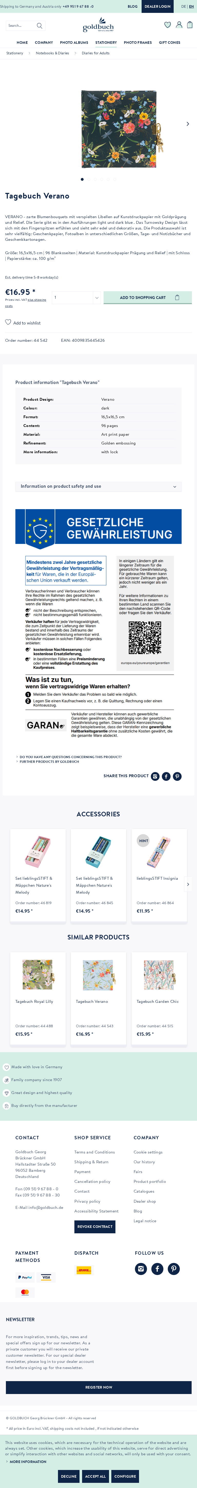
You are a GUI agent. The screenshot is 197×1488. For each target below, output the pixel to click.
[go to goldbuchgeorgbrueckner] (174, 1269)
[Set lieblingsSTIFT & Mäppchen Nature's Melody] (38, 852)
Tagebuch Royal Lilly (34, 1002)
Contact (82, 1192)
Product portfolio (150, 1182)
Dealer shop (145, 1202)
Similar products (98, 938)
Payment (82, 1172)
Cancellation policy (92, 1182)
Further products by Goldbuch (49, 762)
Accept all (95, 1477)
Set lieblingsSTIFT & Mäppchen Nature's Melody (33, 886)
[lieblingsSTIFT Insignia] (159, 852)
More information (28, 1462)
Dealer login (158, 7)
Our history (144, 1162)
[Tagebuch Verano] (98, 975)
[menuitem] (25, 26)
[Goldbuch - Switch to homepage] (98, 24)
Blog (132, 7)
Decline (68, 1477)
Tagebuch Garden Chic (158, 1002)
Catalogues (144, 1192)
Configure (125, 1477)
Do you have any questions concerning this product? (71, 757)
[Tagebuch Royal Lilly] (38, 975)
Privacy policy (87, 1202)
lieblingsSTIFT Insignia (157, 879)
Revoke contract (94, 1227)
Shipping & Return (91, 1162)
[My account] (179, 26)
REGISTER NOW (98, 1388)
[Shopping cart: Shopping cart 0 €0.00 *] (190, 26)
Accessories (98, 814)
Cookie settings (148, 1152)
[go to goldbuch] (141, 1269)
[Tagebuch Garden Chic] (159, 975)
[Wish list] (168, 26)
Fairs (138, 1172)
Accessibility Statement (96, 1211)
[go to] (82, 179)
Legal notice (145, 1221)
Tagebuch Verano (92, 1002)
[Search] (39, 26)
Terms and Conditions (94, 1152)
